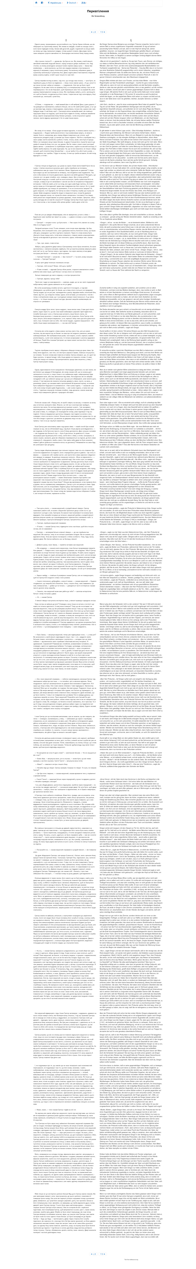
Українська (56, 2)
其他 (83, 2)
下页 (102, 32)
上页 (94, 32)
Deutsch (73, 2)
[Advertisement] (98, 22)
